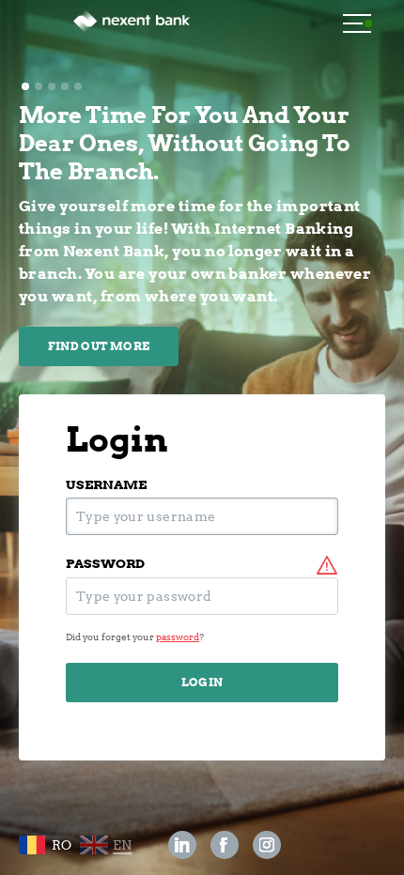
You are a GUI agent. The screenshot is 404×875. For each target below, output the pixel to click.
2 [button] (38, 86)
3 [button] (51, 86)
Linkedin (182, 844)
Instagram (266, 844)
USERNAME (106, 485)
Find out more (98, 346)
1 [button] (25, 86)
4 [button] (65, 86)
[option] (202, 233)
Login (202, 682)
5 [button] (78, 86)
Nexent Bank (131, 28)
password (105, 564)
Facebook (225, 844)
